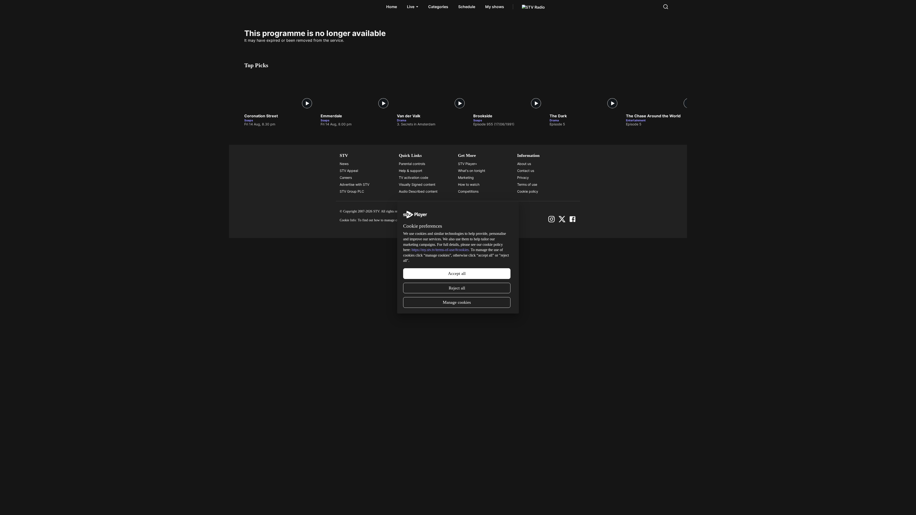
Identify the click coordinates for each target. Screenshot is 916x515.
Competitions (468, 191)
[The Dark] (585, 92)
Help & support (410, 171)
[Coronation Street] (280, 92)
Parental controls (412, 164)
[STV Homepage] (255, 6)
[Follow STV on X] (562, 219)
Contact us (525, 171)
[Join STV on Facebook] (572, 219)
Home (391, 6)
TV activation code (413, 177)
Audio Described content (418, 191)
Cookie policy (527, 191)
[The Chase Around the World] (661, 92)
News (344, 164)
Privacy (523, 177)
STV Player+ (467, 164)
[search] (666, 6)
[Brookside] (509, 92)
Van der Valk (408, 116)
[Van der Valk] (432, 92)
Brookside (482, 116)
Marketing (466, 177)
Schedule (466, 6)
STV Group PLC (352, 191)
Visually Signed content (417, 184)
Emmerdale (331, 116)
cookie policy (427, 220)
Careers (346, 177)
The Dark (558, 116)
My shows (494, 6)
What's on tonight (471, 171)
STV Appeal (349, 171)
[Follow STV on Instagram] (551, 219)
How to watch (468, 184)
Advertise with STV (354, 184)
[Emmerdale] (356, 92)
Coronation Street (261, 116)
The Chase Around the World (653, 116)
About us (524, 164)
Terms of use (527, 184)
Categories (438, 6)
